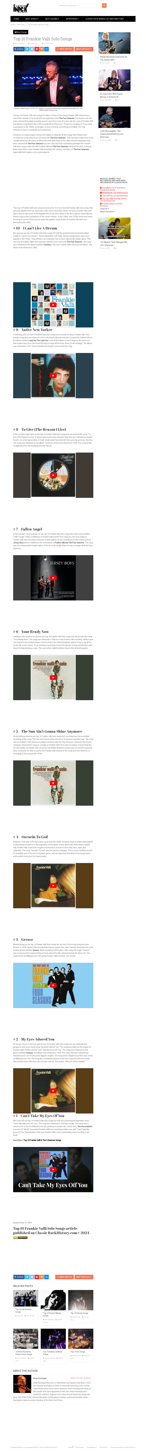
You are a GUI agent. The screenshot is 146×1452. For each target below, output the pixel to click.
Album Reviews (107, 211)
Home (16, 19)
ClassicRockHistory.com (18, 1447)
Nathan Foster (76, 1317)
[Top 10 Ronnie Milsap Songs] (53, 1300)
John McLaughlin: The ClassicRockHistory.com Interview (111, 134)
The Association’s (84, 1126)
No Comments (48, 43)
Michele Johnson (50, 1358)
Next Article (82, 49)
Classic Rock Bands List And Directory (105, 19)
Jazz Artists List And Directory (115, 196)
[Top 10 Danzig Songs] (80, 1300)
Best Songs (31, 19)
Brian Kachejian (19, 43)
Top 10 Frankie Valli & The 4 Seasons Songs (42, 1140)
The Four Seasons (66, 118)
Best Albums (51, 19)
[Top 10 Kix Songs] (80, 1339)
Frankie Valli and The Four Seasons (69, 542)
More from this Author (80, 1378)
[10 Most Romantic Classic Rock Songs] (25, 1339)
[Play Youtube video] (53, 304)
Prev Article (65, 49)
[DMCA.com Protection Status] (20, 1238)
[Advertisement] (53, 1257)
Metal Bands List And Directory (115, 193)
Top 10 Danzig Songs (79, 1313)
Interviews (71, 19)
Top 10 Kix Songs (77, 1352)
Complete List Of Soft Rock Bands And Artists (112, 189)
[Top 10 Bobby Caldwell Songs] (53, 1339)
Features (104, 209)
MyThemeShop (51, 1447)
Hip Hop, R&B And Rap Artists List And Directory (113, 200)
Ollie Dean (20, 1316)
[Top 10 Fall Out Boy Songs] (25, 1298)
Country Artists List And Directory (111, 205)
